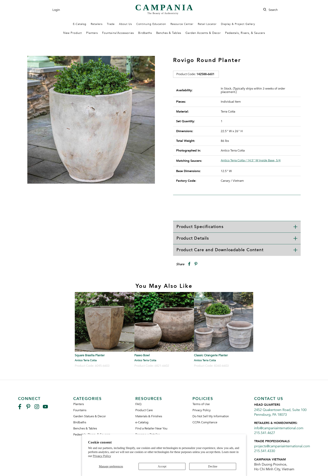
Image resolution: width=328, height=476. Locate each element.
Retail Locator (207, 24)
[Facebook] (19, 408)
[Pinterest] (28, 408)
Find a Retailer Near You (151, 428)
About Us (125, 24)
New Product (72, 33)
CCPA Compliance (204, 422)
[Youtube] (45, 408)
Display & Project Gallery (238, 24)
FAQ (138, 404)
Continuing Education (151, 24)
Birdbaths (145, 33)
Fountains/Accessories (118, 33)
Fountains (79, 410)
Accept (162, 466)
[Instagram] (36, 408)
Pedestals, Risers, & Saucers (245, 33)
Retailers (96, 24)
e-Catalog (141, 422)
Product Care (144, 410)
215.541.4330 (264, 451)
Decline (212, 466)
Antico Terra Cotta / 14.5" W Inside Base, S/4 (251, 160)
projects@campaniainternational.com (282, 446)
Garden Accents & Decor (203, 33)
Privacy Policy (102, 456)
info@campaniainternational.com (278, 428)
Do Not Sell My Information (210, 416)
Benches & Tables (168, 33)
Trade (111, 24)
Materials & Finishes (148, 416)
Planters (92, 33)
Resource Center (181, 24)
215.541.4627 (264, 433)
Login (56, 10)
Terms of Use (201, 404)
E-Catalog (79, 24)
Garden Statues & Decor (89, 416)
